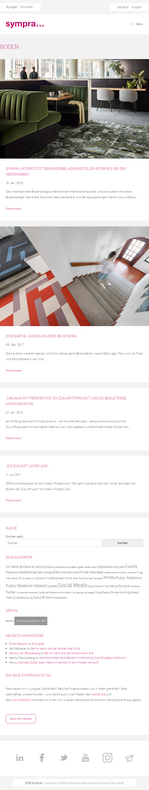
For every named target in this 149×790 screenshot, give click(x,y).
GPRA (56, 572)
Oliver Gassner (18, 644)
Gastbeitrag (27, 572)
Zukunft (39, 597)
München (26, 7)
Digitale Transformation (87, 567)
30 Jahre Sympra (42, 567)
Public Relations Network (27, 585)
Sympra (124, 586)
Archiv (10, 621)
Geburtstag (44, 572)
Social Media (72, 585)
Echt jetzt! (38, 644)
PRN (112, 578)
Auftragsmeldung (61, 567)
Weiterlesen (14, 208)
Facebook (12, 572)
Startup (113, 586)
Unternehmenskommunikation (55, 592)
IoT (19, 578)
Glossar (103, 783)
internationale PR (71, 572)
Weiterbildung (24, 597)
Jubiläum (40, 578)
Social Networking (98, 586)
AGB (63, 783)
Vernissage (89, 592)
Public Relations (129, 577)
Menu (139, 24)
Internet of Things (135, 572)
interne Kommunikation (115, 572)
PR (106, 577)
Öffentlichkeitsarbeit (56, 597)
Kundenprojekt (56, 578)
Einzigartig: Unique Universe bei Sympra (41, 336)
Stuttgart (11, 7)
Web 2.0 (11, 597)
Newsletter (117, 783)
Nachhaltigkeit (95, 578)
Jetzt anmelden (21, 719)
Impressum (50, 783)
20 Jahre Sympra (18, 567)
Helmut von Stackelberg (24, 653)
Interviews (11, 578)
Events (131, 566)
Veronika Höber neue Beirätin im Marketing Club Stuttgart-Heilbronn (82, 658)
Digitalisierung (108, 567)
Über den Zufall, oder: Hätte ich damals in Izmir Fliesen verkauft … (59, 662)
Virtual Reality (102, 592)
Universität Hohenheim (27, 592)
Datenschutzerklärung (82, 783)
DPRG (122, 567)
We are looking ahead (124, 592)
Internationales (93, 572)
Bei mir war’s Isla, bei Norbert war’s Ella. (56, 648)
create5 (72, 567)
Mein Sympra (80, 578)
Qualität (52, 586)
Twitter (11, 592)
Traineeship (135, 586)
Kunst (68, 578)
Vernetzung (77, 592)
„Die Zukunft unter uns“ (27, 466)
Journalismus (28, 578)
